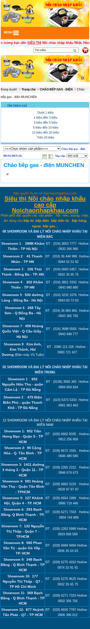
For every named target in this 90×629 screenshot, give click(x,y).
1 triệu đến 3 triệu (46, 117)
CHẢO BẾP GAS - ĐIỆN (56, 89)
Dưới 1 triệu (46, 112)
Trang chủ (29, 89)
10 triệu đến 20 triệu (45, 132)
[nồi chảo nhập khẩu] (45, 69)
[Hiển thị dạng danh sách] (51, 156)
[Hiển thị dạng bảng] (45, 156)
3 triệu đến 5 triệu (46, 122)
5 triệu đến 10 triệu (45, 127)
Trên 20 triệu (45, 137)
